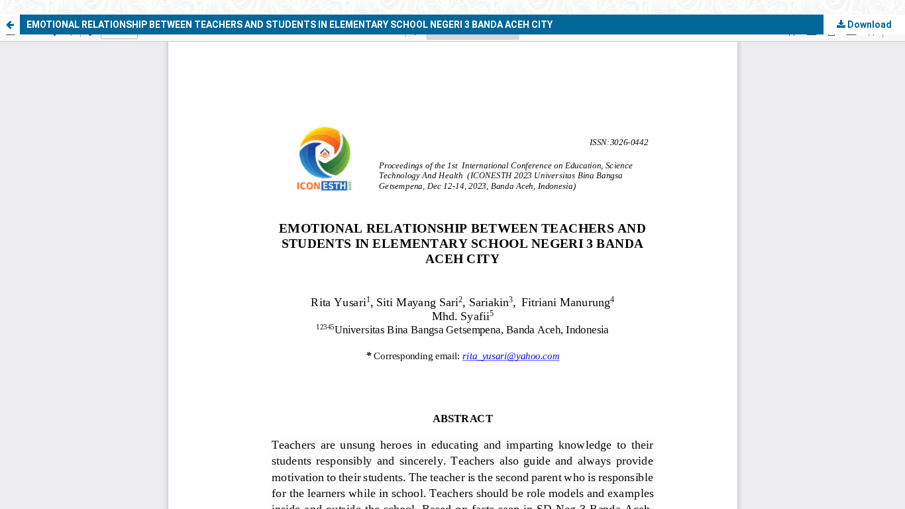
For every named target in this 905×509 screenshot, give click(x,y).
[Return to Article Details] (10, 24)
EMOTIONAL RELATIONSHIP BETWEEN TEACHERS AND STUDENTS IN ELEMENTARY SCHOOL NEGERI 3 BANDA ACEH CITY (290, 24)
